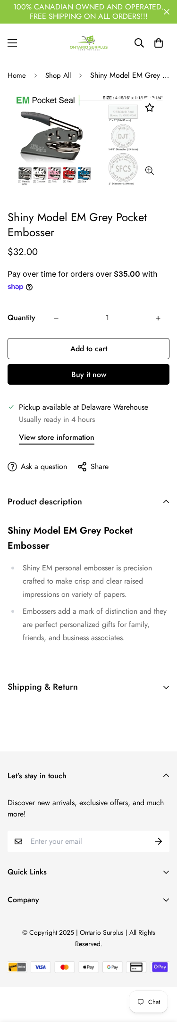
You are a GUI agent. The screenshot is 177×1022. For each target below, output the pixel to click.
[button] (158, 43)
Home (17, 75)
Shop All (58, 75)
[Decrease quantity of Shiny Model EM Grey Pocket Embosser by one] (56, 318)
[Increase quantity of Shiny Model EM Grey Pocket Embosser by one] (158, 318)
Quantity (21, 317)
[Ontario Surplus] (89, 43)
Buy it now (88, 374)
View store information (56, 437)
